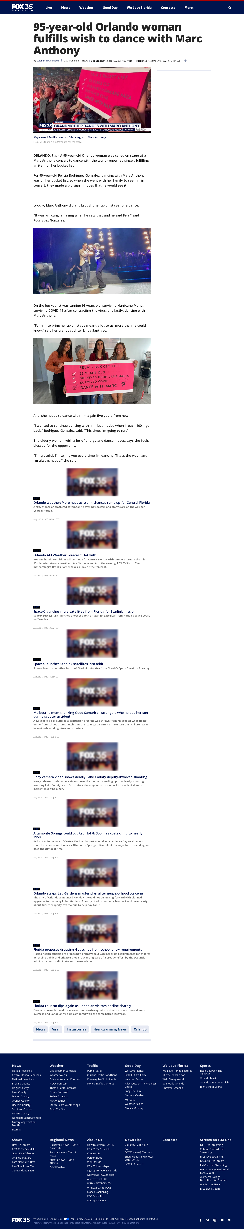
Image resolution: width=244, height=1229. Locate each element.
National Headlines (23, 1079)
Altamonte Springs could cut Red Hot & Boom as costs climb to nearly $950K (88, 835)
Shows (17, 1140)
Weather (57, 1065)
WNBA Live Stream (211, 1184)
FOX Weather (57, 1100)
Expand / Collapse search (230, 7)
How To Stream (21, 1144)
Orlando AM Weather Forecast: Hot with (64, 555)
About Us (94, 1140)
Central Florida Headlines (26, 1075)
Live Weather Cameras (63, 1070)
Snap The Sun (58, 1109)
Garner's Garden (134, 1095)
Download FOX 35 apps (100, 1174)
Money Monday (134, 1108)
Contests (170, 1140)
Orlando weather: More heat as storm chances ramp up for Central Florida (91, 502)
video (37, 551)
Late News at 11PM (23, 1162)
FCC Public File (95, 1196)
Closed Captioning (97, 1192)
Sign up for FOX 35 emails (102, 1170)
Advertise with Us (97, 1179)
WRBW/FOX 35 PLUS (99, 1187)
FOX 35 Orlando (71, 60)
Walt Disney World (173, 1079)
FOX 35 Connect (134, 1164)
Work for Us (94, 1162)
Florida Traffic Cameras (100, 1083)
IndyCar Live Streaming (213, 1165)
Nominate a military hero (26, 1117)
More (189, 8)
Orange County (20, 1100)
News (85, 60)
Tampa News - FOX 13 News (63, 1154)
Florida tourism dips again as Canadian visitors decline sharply (82, 1006)
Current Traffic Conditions (102, 1075)
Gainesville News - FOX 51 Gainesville (65, 1146)
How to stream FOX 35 (100, 1144)
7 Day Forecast (58, 1083)
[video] (92, 535)
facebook (200, 1220)
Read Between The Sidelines (211, 1072)
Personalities (94, 1157)
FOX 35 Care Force (136, 1075)
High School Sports (211, 1086)
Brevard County (21, 1083)
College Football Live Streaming (212, 1150)
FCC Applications (96, 1200)
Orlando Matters (21, 1157)
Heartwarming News (110, 1029)
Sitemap (16, 1129)
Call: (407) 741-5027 (136, 1144)
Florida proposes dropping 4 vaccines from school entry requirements (87, 949)
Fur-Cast (130, 1099)
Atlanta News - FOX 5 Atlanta (62, 1161)
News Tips (133, 1140)
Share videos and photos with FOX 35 (139, 1158)
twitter (208, 1220)
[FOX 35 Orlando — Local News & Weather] (24, 7)
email (229, 1220)
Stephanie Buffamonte (48, 60)
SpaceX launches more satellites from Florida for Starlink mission (84, 611)
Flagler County (20, 1087)
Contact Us (93, 1153)
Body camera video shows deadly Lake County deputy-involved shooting (90, 777)
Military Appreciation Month (24, 1123)
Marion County (20, 1096)
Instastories (76, 1029)
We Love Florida (134, 1070)
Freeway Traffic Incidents (101, 1079)
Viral (55, 1029)
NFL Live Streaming (211, 1144)
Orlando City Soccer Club (214, 1082)
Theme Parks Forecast (63, 1087)
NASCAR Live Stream (212, 1161)
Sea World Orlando (173, 1083)
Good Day (133, 1065)
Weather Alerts (58, 1075)
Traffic (92, 1065)
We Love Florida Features (177, 1070)
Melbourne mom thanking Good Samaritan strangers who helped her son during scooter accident (90, 714)
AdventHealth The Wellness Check (140, 1085)
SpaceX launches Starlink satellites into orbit (68, 664)
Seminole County (22, 1109)
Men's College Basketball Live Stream (214, 1171)
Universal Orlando (173, 1087)
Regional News (62, 1140)
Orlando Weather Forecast (65, 1079)
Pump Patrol (94, 1070)
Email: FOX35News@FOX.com (138, 1150)
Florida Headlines (22, 1070)
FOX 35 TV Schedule (23, 1149)
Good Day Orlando (23, 1153)
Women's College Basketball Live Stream (213, 1178)
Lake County (19, 1092)
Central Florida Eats (23, 1170)
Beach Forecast (59, 1092)
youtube (222, 1220)
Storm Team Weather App (65, 1105)
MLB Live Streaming (211, 1156)
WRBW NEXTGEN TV (99, 1183)
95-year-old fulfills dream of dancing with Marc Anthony (69, 137)
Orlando (140, 1029)
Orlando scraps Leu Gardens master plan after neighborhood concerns (88, 893)
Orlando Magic (208, 1078)
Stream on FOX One (215, 1140)
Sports (205, 1065)
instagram (215, 1220)
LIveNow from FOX (23, 1166)
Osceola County (21, 1105)
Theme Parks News (174, 1075)
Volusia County (20, 1113)
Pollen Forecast (59, 1096)
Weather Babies (134, 1079)
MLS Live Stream (210, 1188)
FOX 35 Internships (98, 1166)
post (36, 498)
